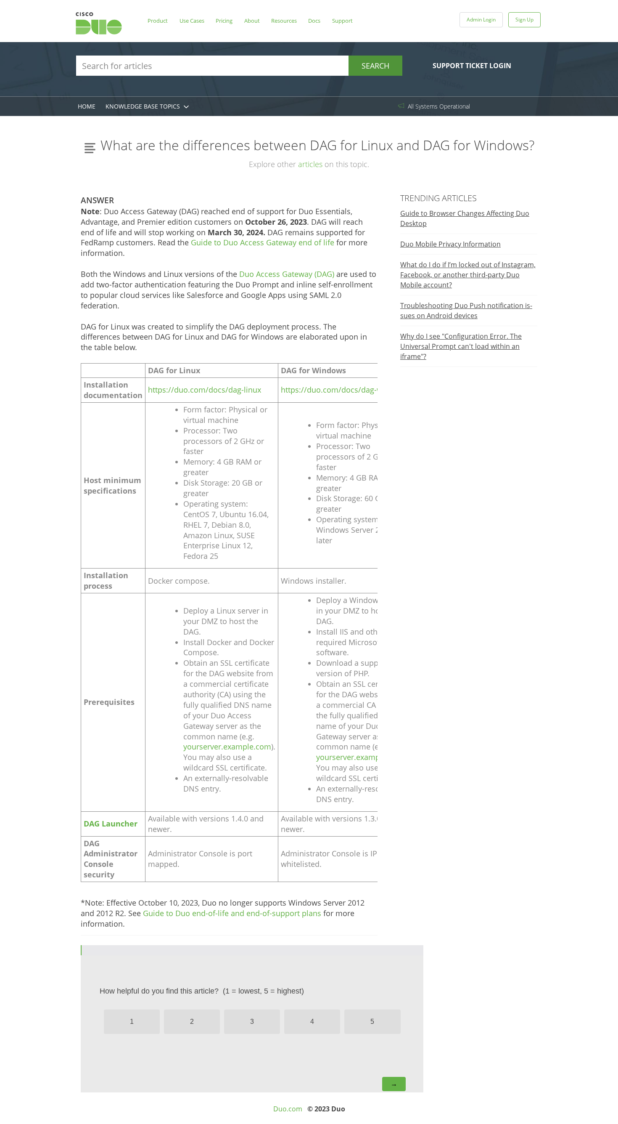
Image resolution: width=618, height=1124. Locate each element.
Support (342, 20)
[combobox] (239, 66)
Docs (314, 20)
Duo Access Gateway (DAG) (286, 274)
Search (375, 66)
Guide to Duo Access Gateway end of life (262, 242)
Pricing (224, 20)
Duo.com (287, 1108)
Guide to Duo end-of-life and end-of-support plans (232, 913)
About (252, 20)
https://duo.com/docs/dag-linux (204, 390)
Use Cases (192, 20)
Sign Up (524, 19)
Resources (284, 20)
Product (158, 20)
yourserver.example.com (227, 746)
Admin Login (481, 19)
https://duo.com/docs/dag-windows (344, 390)
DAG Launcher (110, 823)
